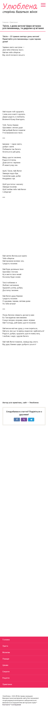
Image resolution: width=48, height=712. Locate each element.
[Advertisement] (24, 83)
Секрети (5, 671)
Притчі (5, 646)
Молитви (6, 652)
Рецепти (5, 678)
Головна (6, 640)
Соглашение (16, 705)
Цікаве (5, 665)
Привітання (7, 684)
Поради (5, 659)
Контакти (6, 705)
